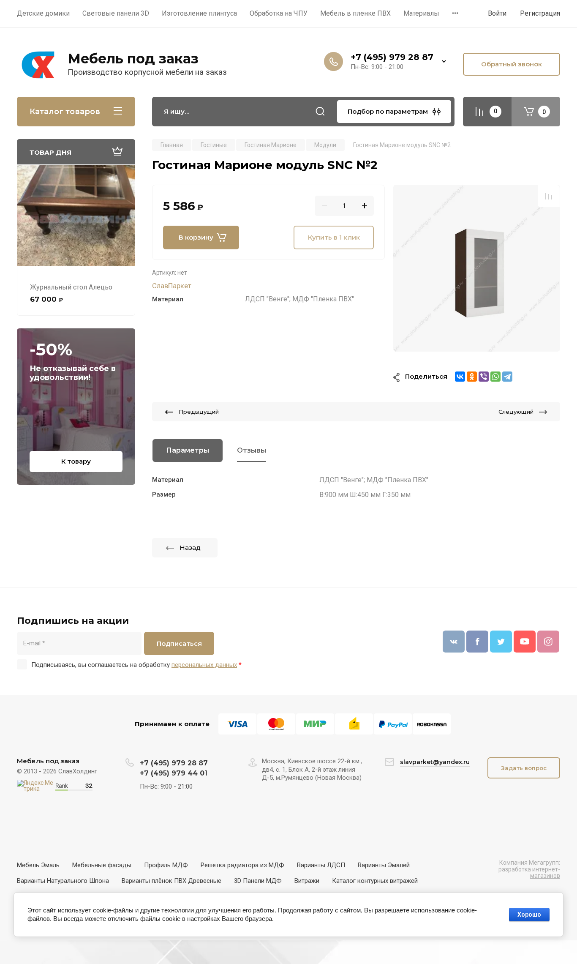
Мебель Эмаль (38, 865)
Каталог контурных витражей (375, 881)
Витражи (306, 881)
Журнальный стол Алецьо (71, 287)
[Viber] (484, 376)
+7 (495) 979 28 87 (392, 57)
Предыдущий (199, 411)
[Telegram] (507, 376)
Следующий (515, 411)
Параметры (187, 450)
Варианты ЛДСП (321, 865)
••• (455, 13)
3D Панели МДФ (258, 881)
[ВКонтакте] (460, 376)
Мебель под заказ (133, 58)
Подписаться (179, 643)
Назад (190, 547)
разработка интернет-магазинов (529, 872)
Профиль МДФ (166, 865)
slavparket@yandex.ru (435, 762)
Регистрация (540, 13)
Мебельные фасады (101, 865)
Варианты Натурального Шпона (63, 881)
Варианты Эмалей (384, 865)
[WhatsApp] (495, 376)
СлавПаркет (171, 285)
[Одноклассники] (472, 376)
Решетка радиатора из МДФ (242, 865)
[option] (476, 268)
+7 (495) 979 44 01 (173, 773)
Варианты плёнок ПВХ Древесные (171, 881)
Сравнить (549, 196)
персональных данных (204, 665)
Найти (320, 111)
